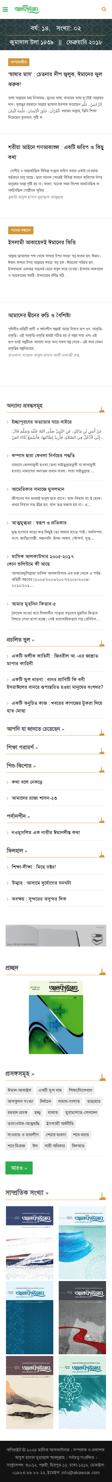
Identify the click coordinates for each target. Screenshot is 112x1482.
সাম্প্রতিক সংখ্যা (27, 1193)
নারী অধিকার (55, 1146)
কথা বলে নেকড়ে (27, 782)
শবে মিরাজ (16, 1146)
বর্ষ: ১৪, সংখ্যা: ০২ (56, 28)
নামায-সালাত (69, 1101)
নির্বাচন (45, 1101)
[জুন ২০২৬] (29, 1353)
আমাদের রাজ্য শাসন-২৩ (34, 798)
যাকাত (53, 1112)
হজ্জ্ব (38, 1112)
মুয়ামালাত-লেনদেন (81, 1112)
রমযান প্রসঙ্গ (17, 1112)
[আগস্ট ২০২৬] (29, 1278)
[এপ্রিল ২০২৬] (29, 1428)
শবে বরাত (81, 1135)
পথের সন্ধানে (21, 230)
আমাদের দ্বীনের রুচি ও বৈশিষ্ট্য (39, 315)
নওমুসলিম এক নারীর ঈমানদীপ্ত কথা (46, 833)
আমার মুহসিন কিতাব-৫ (34, 604)
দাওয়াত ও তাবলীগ (23, 1135)
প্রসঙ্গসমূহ (20, 1074)
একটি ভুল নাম (50, 1090)
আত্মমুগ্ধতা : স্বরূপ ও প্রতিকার (39, 523)
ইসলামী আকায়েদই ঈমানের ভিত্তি (42, 242)
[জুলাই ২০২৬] (82, 1278)
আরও (19, 1167)
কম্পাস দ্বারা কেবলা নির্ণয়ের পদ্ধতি (43, 456)
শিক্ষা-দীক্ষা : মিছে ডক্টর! (34, 867)
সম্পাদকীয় (19, 62)
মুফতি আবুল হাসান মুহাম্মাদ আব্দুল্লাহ (35, 197)
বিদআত (78, 1146)
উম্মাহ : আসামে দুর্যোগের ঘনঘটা (41, 883)
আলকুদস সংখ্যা (20, 1101)
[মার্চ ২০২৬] (82, 1428)
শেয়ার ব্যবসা (56, 1135)
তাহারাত (94, 1101)
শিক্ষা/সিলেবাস (80, 1090)
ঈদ (35, 1146)
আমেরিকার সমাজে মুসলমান (38, 489)
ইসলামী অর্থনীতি (60, 1123)
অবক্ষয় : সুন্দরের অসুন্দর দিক (39, 899)
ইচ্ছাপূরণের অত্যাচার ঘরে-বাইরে (42, 422)
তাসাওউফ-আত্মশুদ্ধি (23, 1123)
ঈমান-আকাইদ (19, 1090)
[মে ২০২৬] (82, 1353)
